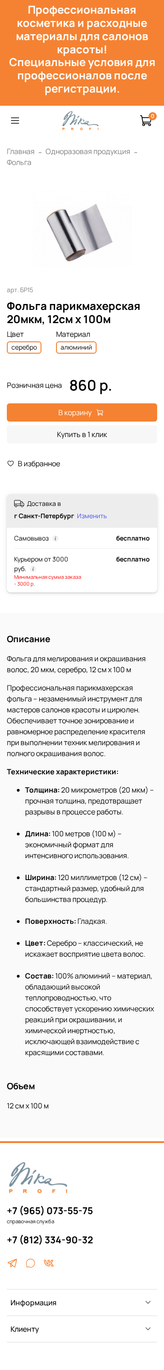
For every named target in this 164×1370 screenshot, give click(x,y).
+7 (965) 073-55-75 (50, 1210)
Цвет (15, 334)
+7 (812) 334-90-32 (50, 1239)
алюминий (76, 347)
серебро (24, 347)
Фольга (19, 162)
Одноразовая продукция (88, 151)
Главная (21, 151)
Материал (73, 334)
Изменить (92, 516)
